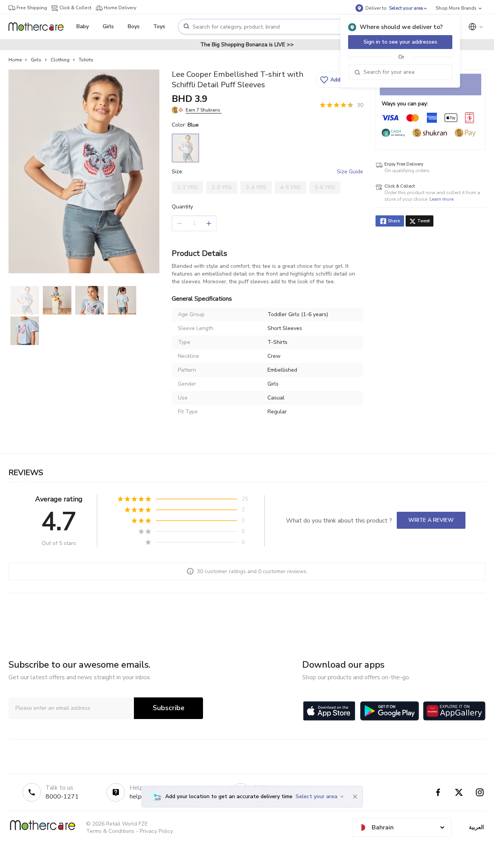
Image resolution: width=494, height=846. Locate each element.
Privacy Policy (156, 831)
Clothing (60, 60)
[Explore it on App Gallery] (454, 711)
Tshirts (86, 60)
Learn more (441, 199)
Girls (36, 60)
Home (15, 60)
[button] (338, 80)
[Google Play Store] (389, 711)
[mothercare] (39, 26)
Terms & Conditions (110, 831)
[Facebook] (438, 792)
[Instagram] (479, 792)
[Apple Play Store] (329, 711)
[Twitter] (459, 792)
